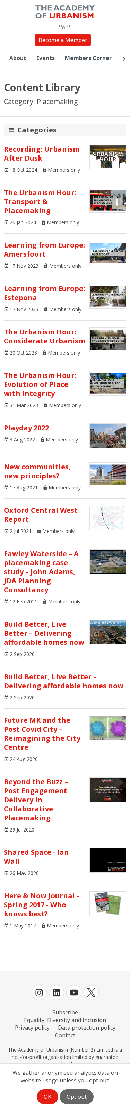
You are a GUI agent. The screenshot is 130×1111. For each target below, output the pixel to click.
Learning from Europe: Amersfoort (44, 249)
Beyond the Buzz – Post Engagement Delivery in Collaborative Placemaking (36, 799)
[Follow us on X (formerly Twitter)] (91, 992)
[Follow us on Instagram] (39, 992)
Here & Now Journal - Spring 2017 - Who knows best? (41, 904)
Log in (63, 25)
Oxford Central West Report (41, 514)
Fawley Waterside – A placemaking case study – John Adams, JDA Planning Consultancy (41, 571)
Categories (37, 130)
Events (45, 58)
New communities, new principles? (37, 471)
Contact (65, 1035)
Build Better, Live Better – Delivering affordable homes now (44, 633)
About (17, 58)
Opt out (77, 1097)
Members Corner (88, 58)
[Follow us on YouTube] (74, 992)
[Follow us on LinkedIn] (56, 992)
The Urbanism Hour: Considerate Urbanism (44, 336)
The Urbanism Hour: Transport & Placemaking (40, 201)
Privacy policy (32, 1027)
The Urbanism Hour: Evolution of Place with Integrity (40, 384)
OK (47, 1097)
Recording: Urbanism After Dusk (42, 153)
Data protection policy (86, 1027)
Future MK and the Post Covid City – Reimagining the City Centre (42, 733)
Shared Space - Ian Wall (36, 857)
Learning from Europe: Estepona (44, 293)
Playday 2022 (26, 427)
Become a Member (62, 40)
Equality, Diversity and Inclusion (65, 1020)
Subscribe (65, 1012)
